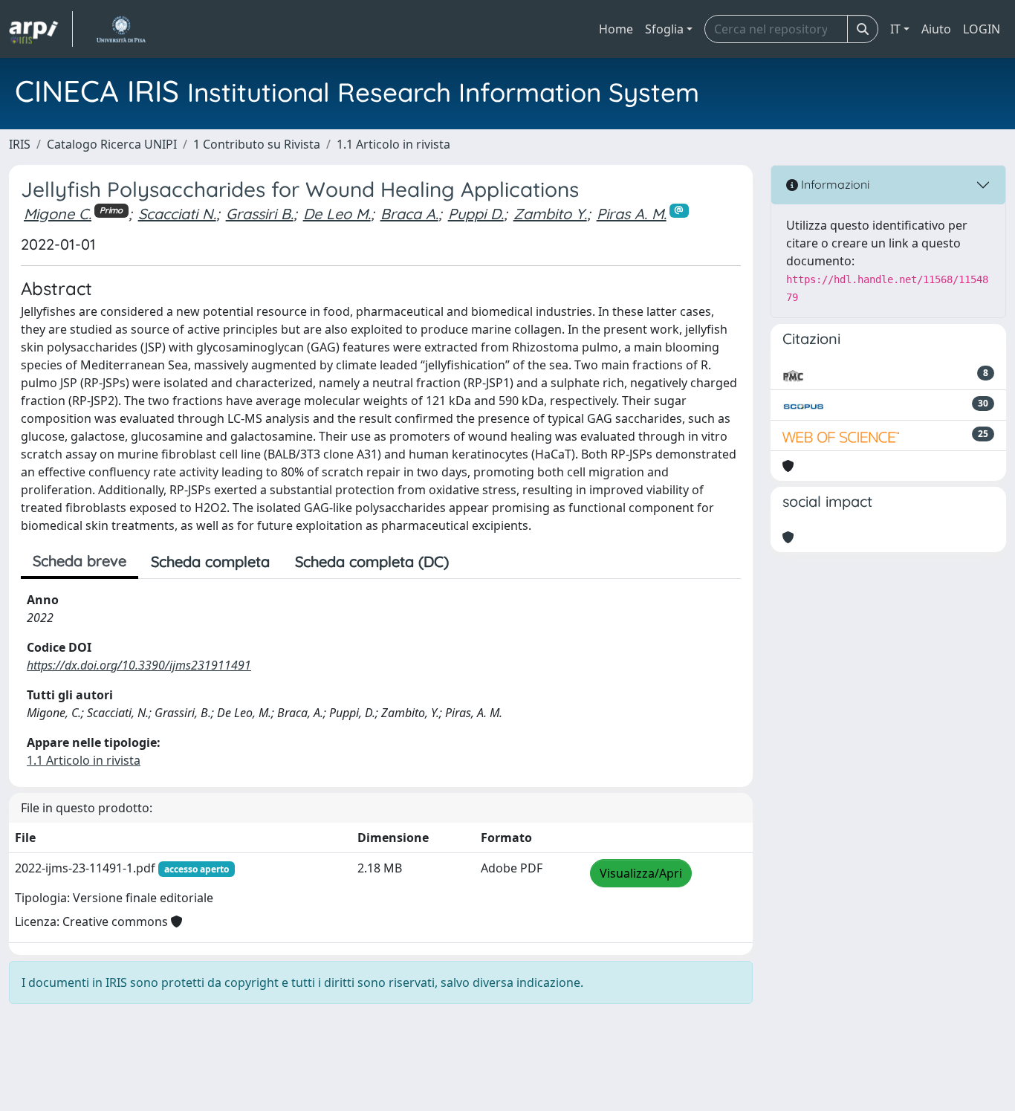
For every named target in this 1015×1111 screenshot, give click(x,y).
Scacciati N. (177, 213)
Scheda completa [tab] (210, 561)
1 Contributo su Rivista (256, 144)
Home (616, 29)
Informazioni (833, 184)
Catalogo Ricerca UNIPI (112, 144)
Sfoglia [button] (664, 29)
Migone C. (57, 213)
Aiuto (936, 29)
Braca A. (409, 213)
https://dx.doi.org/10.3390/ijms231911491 (139, 665)
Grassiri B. (260, 213)
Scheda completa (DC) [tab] (372, 561)
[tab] (474, 561)
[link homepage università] (121, 29)
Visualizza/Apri (641, 873)
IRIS (19, 144)
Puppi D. (476, 213)
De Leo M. (337, 213)
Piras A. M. (632, 213)
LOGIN (981, 29)
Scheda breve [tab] (79, 560)
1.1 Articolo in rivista (393, 144)
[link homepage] (41, 29)
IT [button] (895, 29)
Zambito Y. (550, 213)
